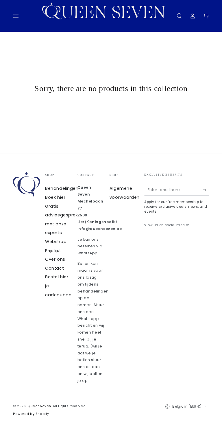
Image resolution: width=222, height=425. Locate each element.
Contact (54, 268)
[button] (179, 16)
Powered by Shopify (31, 414)
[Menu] (16, 16)
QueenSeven (39, 406)
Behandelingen (61, 188)
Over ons (55, 259)
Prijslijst (53, 250)
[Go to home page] (107, 16)
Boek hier (55, 197)
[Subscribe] (206, 190)
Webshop (55, 241)
